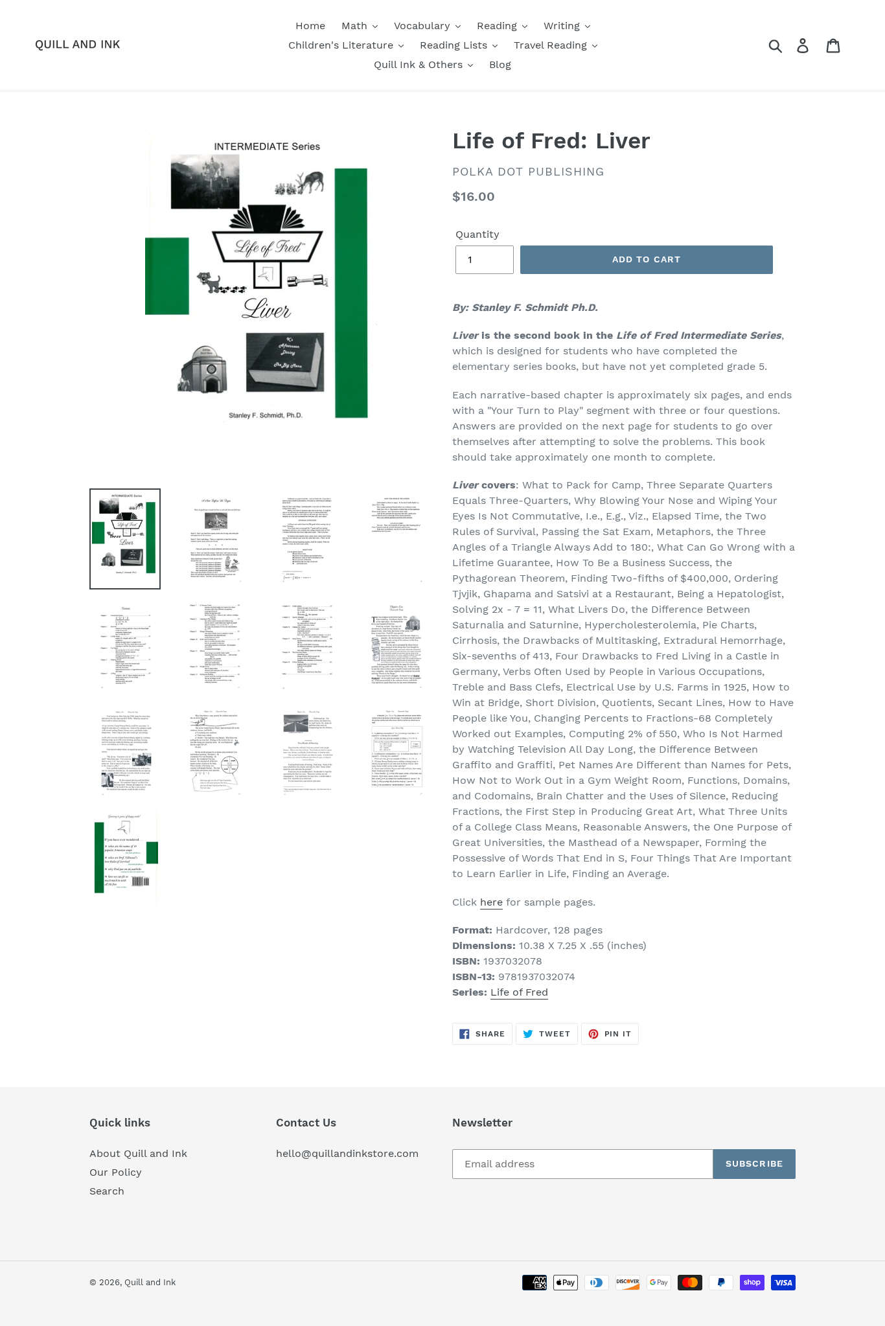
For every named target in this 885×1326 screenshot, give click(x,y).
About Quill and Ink (138, 1153)
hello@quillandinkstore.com (347, 1153)
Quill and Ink (150, 1282)
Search (106, 1191)
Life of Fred (519, 992)
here (491, 902)
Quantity (477, 234)
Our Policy (115, 1172)
